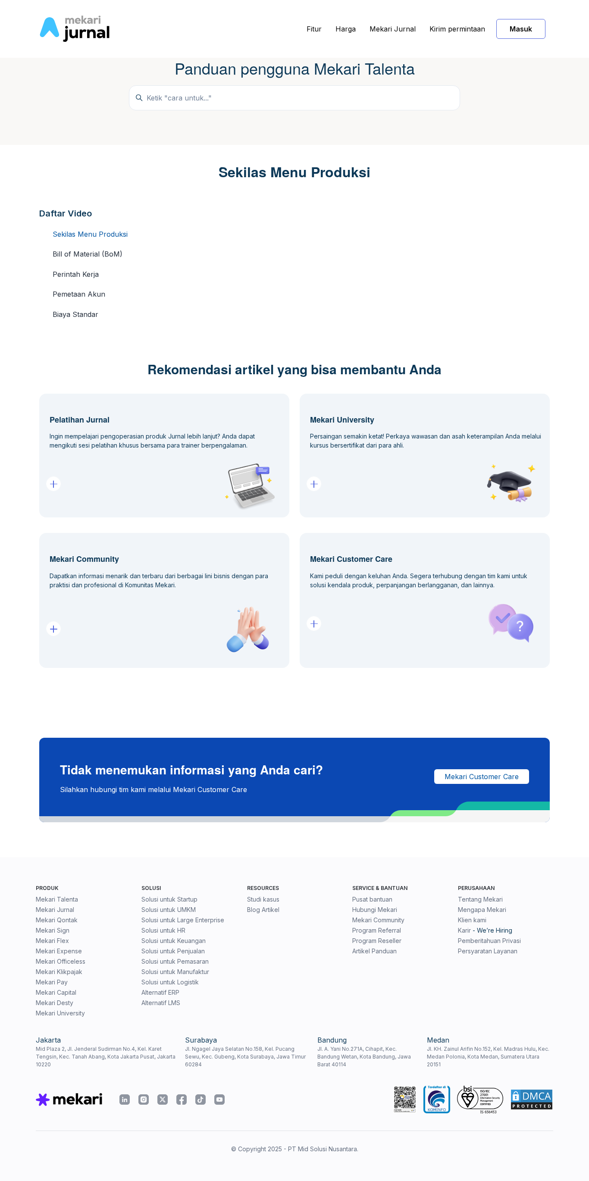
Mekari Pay (52, 982)
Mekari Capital (56, 992)
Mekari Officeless (60, 961)
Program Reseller (376, 940)
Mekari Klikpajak (59, 971)
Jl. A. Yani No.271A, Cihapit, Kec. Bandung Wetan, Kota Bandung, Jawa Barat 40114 (364, 1057)
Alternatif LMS (160, 1002)
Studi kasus (263, 899)
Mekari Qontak (57, 920)
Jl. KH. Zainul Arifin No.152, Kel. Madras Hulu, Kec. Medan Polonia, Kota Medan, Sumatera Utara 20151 (488, 1057)
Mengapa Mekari (482, 909)
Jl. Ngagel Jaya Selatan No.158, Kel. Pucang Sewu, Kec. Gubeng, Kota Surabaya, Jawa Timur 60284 (245, 1057)
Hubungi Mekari (374, 909)
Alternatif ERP (160, 992)
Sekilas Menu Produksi (90, 234)
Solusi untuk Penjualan (173, 951)
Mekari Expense (59, 951)
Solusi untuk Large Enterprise (182, 920)
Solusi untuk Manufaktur (175, 971)
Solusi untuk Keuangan (173, 940)
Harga (345, 29)
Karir (464, 930)
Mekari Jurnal (393, 29)
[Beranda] (74, 29)
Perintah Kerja (76, 274)
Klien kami (472, 920)
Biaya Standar (75, 314)
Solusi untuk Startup (169, 899)
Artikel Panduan (374, 951)
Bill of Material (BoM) (87, 254)
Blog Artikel (263, 909)
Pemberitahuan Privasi (489, 940)
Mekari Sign (52, 930)
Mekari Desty (54, 1002)
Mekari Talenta (57, 899)
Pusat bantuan (372, 899)
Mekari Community (378, 920)
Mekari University (60, 1013)
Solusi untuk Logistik (170, 982)
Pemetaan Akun (79, 294)
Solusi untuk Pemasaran (175, 961)
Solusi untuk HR (163, 930)
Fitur (314, 29)
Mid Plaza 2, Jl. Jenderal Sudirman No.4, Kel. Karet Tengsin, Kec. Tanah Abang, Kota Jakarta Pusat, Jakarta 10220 (105, 1057)
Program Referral (376, 930)
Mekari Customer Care (482, 776)
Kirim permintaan (457, 29)
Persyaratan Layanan (487, 951)
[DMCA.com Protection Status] (531, 1099)
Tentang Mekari (480, 899)
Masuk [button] (521, 29)
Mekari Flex (52, 940)
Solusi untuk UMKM (168, 909)
